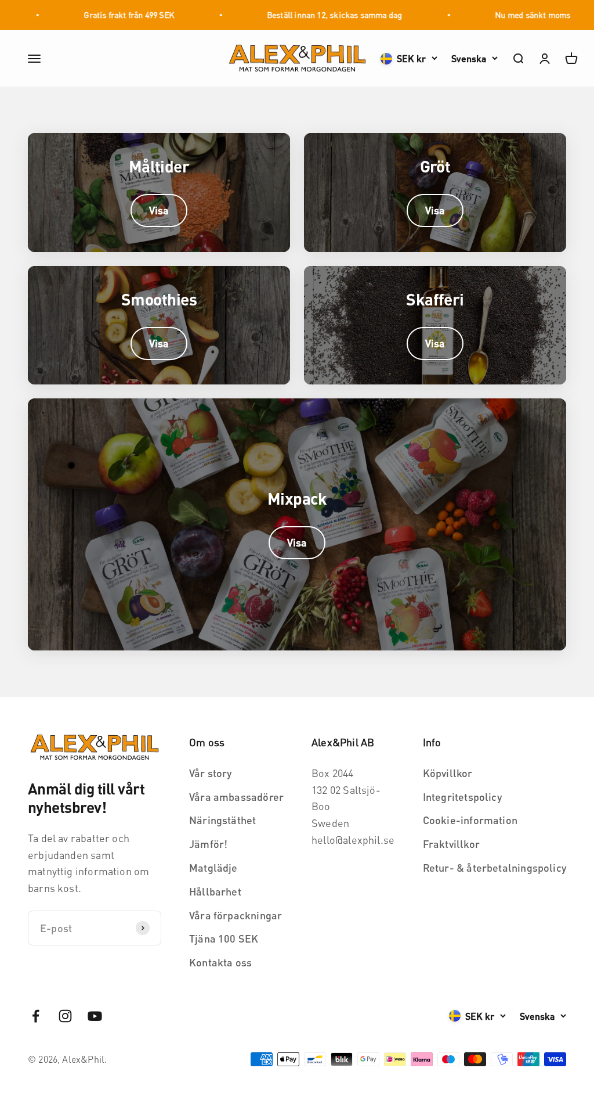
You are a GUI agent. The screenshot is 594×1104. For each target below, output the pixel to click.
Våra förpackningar (235, 915)
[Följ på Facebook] (36, 1016)
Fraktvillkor (451, 843)
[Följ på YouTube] (95, 1016)
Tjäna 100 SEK (223, 938)
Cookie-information (470, 819)
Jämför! (208, 843)
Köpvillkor (448, 772)
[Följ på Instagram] (65, 1016)
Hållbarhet (215, 891)
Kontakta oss (220, 962)
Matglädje (213, 867)
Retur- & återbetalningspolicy (494, 867)
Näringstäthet (222, 819)
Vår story (210, 772)
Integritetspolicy (462, 796)
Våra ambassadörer (236, 796)
